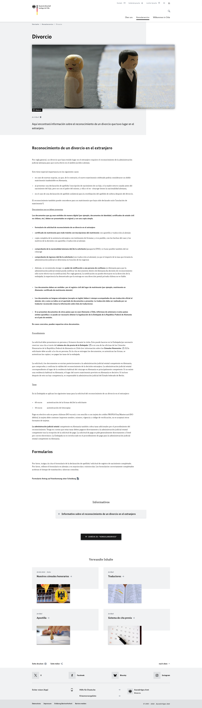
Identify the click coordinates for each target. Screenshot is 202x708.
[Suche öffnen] (168, 10)
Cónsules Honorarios (112, 348)
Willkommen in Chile (161, 17)
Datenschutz (36, 704)
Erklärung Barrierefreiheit (63, 704)
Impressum (47, 704)
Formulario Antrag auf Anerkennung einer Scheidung (54, 478)
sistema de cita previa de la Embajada (72, 345)
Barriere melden (80, 704)
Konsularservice (142, 18)
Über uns (129, 17)
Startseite (35, 24)
